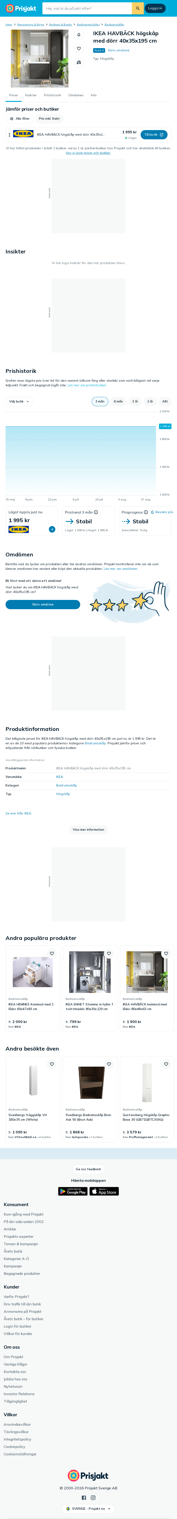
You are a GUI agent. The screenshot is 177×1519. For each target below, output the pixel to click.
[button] (79, 35)
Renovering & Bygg (30, 24)
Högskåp (63, 794)
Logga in (155, 8)
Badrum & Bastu (60, 24)
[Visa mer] (9, 134)
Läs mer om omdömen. (121, 569)
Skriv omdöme (119, 50)
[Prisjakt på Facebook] (84, 1497)
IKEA (59, 777)
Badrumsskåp (114, 24)
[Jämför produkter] (79, 62)
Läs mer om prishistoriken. (87, 385)
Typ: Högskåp (103, 58)
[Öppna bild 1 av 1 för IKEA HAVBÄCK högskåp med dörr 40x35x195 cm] (40, 58)
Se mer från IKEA (18, 813)
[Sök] (138, 8)
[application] (88, 456)
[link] (33, 988)
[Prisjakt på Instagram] (93, 1497)
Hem (9, 24)
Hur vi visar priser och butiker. (88, 153)
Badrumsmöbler (88, 24)
